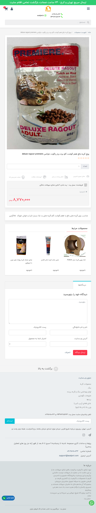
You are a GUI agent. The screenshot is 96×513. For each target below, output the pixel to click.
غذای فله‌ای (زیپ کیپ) (82, 403)
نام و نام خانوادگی (80, 327)
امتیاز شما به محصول (37, 338)
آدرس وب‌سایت (80, 338)
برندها (89, 399)
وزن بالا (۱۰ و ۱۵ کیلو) (83, 407)
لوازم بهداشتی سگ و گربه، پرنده (79, 392)
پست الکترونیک (40, 327)
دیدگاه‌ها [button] (82, 285)
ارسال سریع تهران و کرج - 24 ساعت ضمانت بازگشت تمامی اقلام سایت (48, 2)
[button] (8, 8)
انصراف (67, 352)
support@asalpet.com (68, 455)
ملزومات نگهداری (84, 396)
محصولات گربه (85, 384)
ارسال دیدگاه (80, 352)
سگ (89, 388)
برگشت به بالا (45, 369)
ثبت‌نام (10, 421)
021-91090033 (72, 451)
